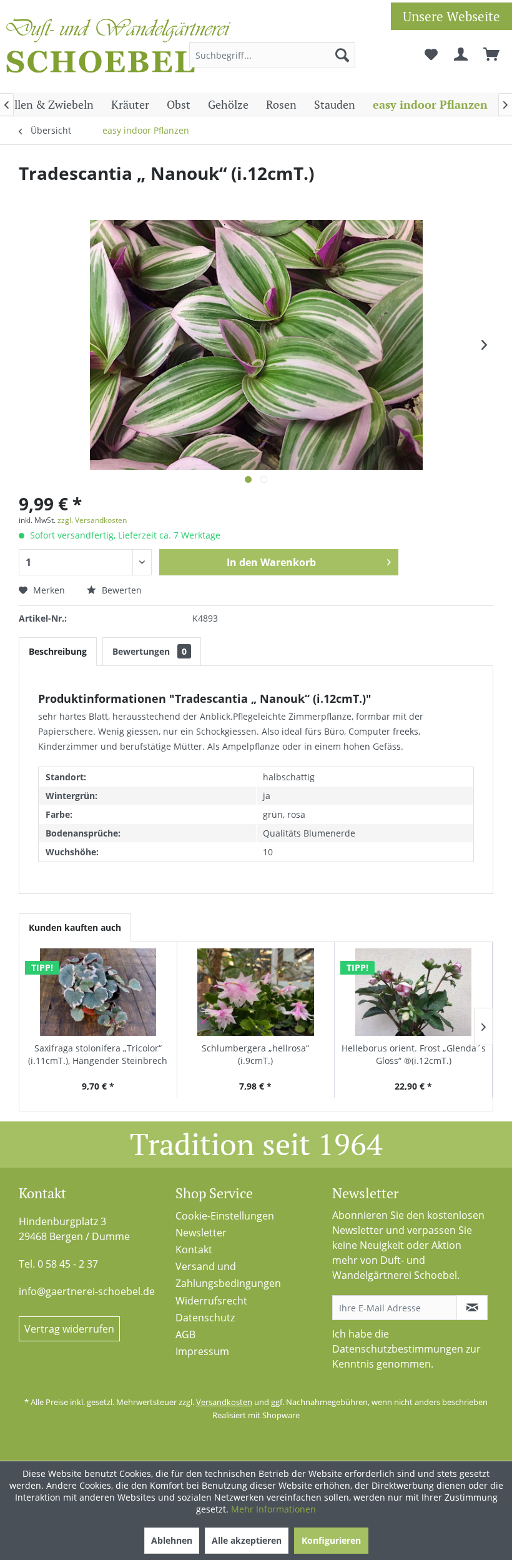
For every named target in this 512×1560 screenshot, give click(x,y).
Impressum (202, 1351)
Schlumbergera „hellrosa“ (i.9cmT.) (255, 1054)
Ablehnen (171, 1540)
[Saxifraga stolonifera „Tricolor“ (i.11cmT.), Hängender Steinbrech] (98, 992)
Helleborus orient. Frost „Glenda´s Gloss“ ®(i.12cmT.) (414, 1054)
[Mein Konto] (461, 54)
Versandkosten (224, 1402)
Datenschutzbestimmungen (397, 1349)
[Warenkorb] (492, 54)
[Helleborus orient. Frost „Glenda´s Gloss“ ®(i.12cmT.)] (413, 992)
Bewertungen (149, 651)
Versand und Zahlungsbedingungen (228, 1274)
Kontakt (193, 1249)
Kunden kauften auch (75, 927)
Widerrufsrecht (211, 1301)
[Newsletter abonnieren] (472, 1307)
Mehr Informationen (273, 1509)
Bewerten (120, 590)
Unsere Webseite (451, 16)
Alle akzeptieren (247, 1540)
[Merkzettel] (430, 54)
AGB (185, 1334)
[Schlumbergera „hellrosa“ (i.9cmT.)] (256, 992)
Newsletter (201, 1233)
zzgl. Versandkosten (92, 520)
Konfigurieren (331, 1540)
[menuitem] (272, 54)
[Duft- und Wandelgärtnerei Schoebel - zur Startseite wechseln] (118, 48)
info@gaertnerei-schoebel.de (87, 1291)
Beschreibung (58, 651)
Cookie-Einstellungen (224, 1216)
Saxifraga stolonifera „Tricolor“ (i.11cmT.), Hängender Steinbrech (97, 1054)
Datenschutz (205, 1317)
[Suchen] (342, 54)
